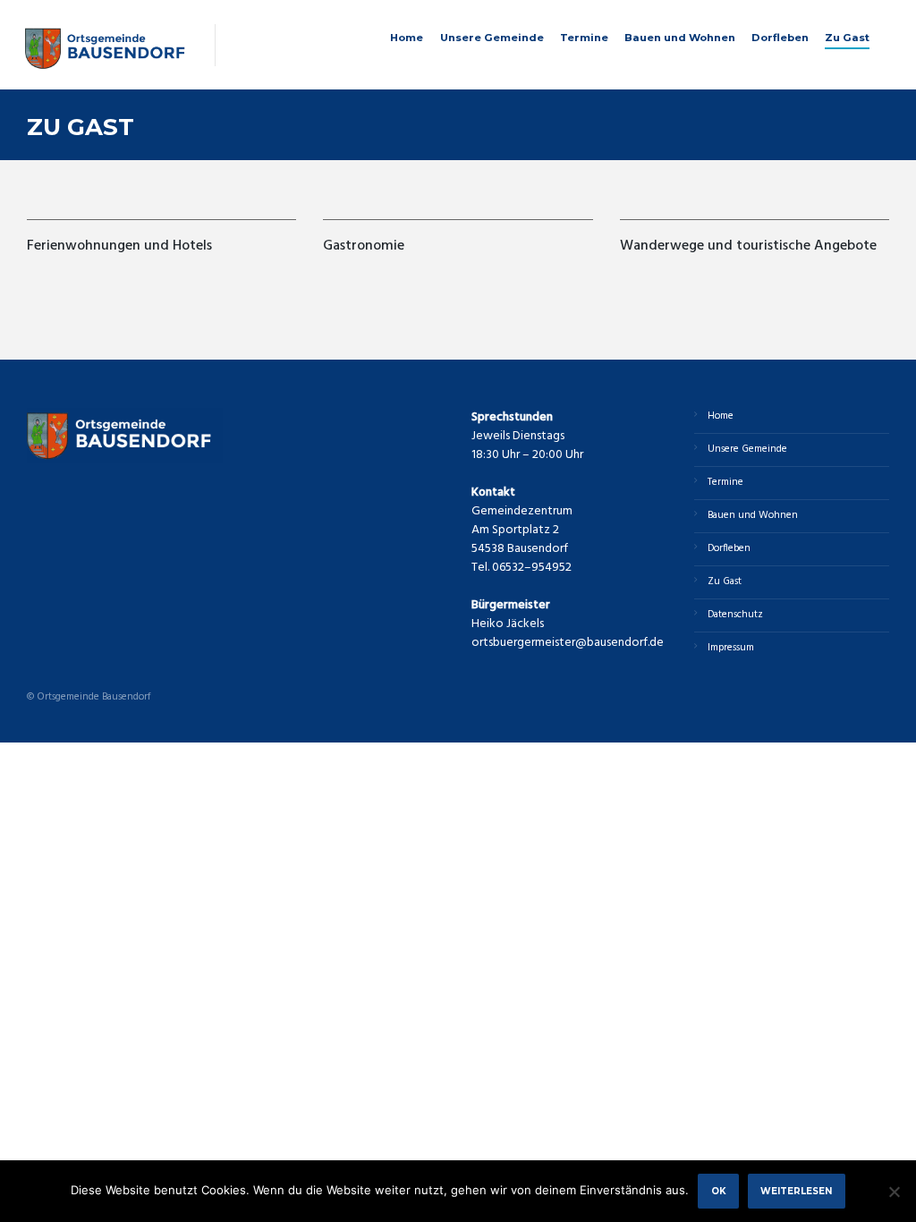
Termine (584, 37)
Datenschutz (735, 615)
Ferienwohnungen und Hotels (121, 246)
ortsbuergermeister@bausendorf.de (567, 642)
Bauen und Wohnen (679, 37)
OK (718, 1190)
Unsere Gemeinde (492, 37)
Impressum (731, 648)
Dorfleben (780, 37)
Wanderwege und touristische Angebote (748, 246)
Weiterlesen (796, 1190)
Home (406, 37)
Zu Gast (847, 37)
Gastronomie (363, 246)
